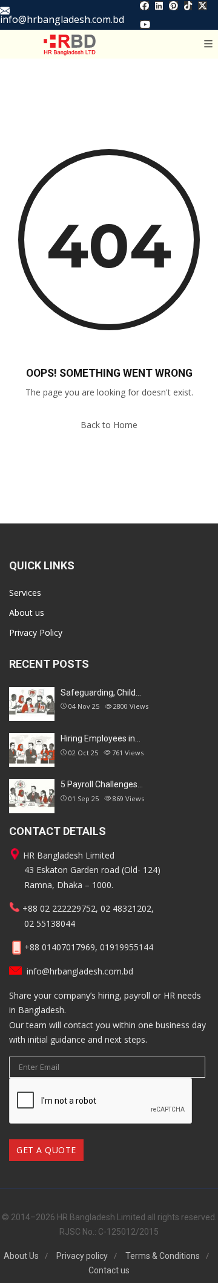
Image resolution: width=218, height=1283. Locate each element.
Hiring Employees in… (100, 738)
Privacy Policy (35, 632)
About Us (21, 1256)
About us (26, 612)
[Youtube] (145, 24)
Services (25, 592)
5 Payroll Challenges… (102, 784)
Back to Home (109, 424)
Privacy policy (82, 1256)
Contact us (109, 1270)
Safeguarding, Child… (101, 692)
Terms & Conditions (162, 1256)
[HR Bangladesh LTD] (69, 44)
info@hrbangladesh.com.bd (62, 18)
